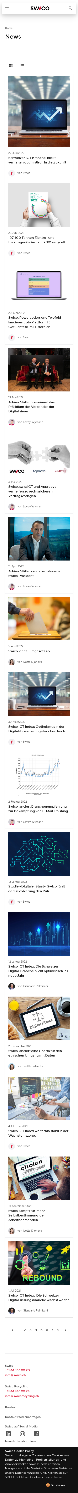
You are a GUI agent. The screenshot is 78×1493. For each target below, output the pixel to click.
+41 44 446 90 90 (17, 1370)
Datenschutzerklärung (30, 1472)
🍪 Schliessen (57, 1485)
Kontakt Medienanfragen (23, 1417)
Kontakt (11, 1407)
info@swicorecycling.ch (22, 1396)
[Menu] (7, 8)
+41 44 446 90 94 (17, 1391)
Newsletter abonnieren (21, 1441)
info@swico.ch (15, 1375)
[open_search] (72, 8)
